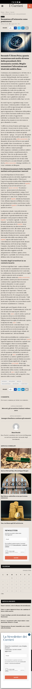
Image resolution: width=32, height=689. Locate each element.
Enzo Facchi (5, 23)
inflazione (12, 381)
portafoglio (15, 363)
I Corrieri (16, 6)
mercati (19, 381)
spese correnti (13, 188)
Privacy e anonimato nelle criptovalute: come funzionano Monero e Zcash (15, 621)
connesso (10, 400)
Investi (2, 16)
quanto (29, 339)
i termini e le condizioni (14, 663)
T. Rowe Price (24, 383)
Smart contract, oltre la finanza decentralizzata (15, 605)
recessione (16, 383)
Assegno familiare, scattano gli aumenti (16, 418)
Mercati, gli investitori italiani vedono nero (16, 409)
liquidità (27, 183)
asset (12, 314)
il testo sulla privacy (17, 545)
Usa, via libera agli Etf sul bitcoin (12, 523)
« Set (2, 593)
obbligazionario (6, 383)
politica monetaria (22, 139)
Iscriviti (16, 558)
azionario (4, 381)
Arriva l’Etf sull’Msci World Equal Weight (14, 471)
